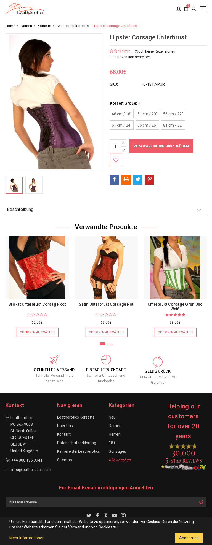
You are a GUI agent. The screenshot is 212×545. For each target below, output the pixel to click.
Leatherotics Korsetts (75, 417)
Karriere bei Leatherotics (78, 451)
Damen (115, 426)
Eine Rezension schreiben (130, 57)
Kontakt (64, 434)
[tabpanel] (37, 284)
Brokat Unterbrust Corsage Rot (37, 304)
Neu (112, 417)
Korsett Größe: (125, 103)
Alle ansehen (120, 460)
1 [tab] (102, 343)
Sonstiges (117, 451)
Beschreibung (20, 209)
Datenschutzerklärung (76, 443)
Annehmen (189, 538)
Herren (115, 434)
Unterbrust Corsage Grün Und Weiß (175, 306)
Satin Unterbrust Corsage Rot (106, 304)
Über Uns (65, 426)
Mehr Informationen (26, 538)
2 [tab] (109, 344)
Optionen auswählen (37, 332)
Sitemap (64, 460)
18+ (112, 443)
